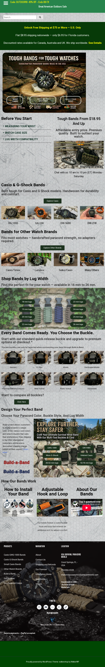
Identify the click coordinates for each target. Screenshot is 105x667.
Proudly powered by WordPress (39, 661)
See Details (95, 43)
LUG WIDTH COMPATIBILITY (21, 139)
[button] (26, 126)
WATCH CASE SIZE (16, 133)
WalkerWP (75, 661)
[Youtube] (46, 607)
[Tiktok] (66, 607)
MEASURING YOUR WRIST (20, 126)
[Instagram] (39, 607)
